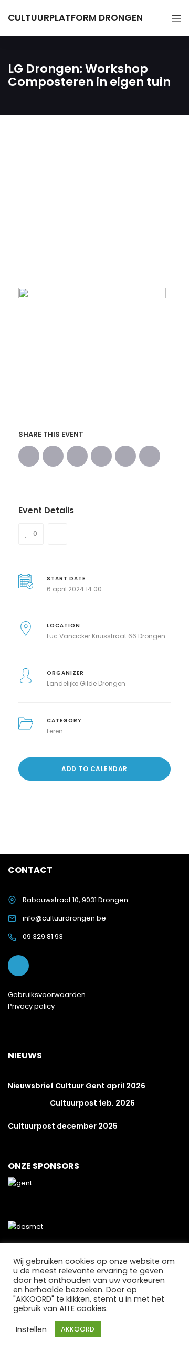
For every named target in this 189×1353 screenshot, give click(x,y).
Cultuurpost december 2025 (63, 1126)
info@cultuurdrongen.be (64, 918)
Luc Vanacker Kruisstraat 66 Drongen (106, 636)
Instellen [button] (31, 1329)
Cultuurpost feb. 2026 (92, 1103)
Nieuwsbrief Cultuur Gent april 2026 (76, 1085)
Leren (55, 731)
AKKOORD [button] (77, 1329)
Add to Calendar (94, 768)
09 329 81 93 (43, 936)
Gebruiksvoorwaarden (47, 995)
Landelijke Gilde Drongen (86, 683)
